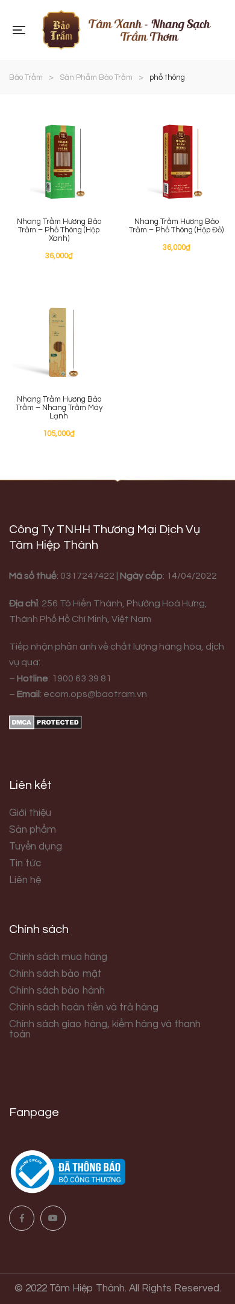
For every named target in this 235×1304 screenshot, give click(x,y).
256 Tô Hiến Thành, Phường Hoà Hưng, (123, 603)
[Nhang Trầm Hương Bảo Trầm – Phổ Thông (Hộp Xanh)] (58, 155)
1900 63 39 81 (81, 678)
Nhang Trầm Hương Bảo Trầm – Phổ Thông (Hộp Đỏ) (176, 225)
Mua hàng (87, 127)
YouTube (53, 1218)
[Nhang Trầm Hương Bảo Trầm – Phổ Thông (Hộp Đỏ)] (176, 155)
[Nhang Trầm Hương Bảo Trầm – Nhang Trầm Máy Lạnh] (58, 333)
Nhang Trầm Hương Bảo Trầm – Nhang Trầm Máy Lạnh (59, 407)
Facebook (21, 1218)
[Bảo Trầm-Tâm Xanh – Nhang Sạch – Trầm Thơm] (125, 29)
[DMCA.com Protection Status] (45, 721)
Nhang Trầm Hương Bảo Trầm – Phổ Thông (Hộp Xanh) (59, 230)
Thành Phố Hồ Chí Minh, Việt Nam (80, 619)
